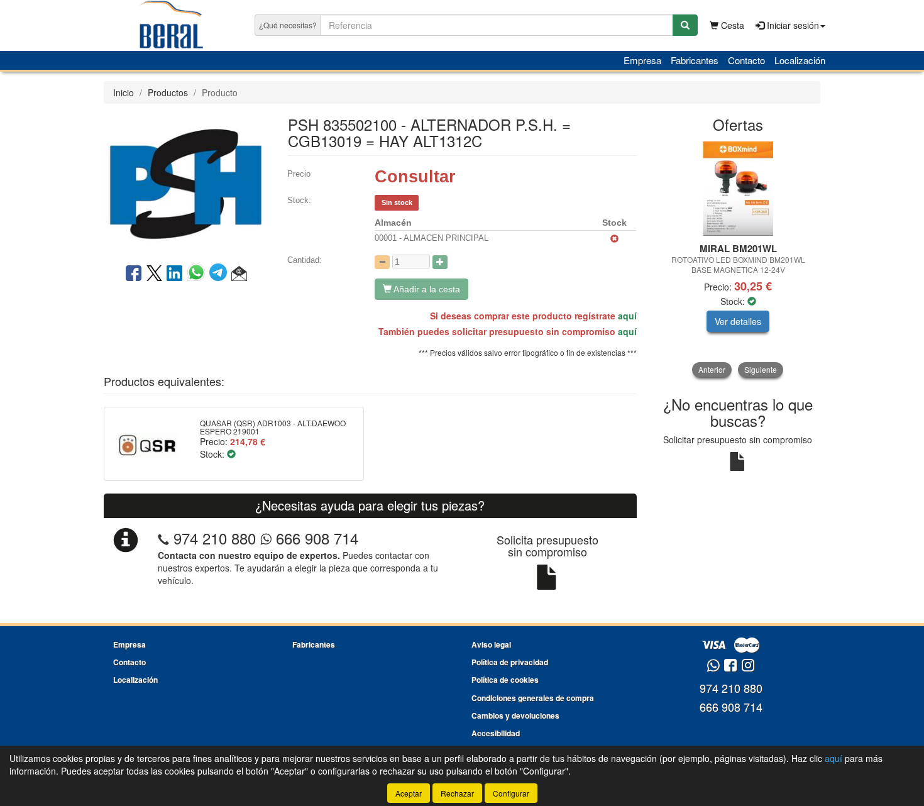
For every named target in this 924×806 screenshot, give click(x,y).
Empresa (642, 60)
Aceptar (408, 793)
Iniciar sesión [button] (791, 25)
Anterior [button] (711, 369)
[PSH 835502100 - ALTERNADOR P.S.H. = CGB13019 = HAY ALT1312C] (186, 182)
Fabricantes (694, 60)
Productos (168, 92)
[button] (239, 274)
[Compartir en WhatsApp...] (198, 274)
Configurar (511, 793)
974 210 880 (214, 538)
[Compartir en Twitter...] (154, 274)
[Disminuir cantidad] (382, 262)
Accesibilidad (495, 733)
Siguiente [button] (760, 369)
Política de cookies (505, 679)
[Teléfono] (163, 538)
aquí (627, 315)
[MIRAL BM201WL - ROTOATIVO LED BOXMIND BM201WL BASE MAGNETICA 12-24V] (738, 188)
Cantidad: (304, 260)
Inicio (123, 92)
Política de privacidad (509, 662)
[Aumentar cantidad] (440, 262)
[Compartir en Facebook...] (133, 274)
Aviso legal (491, 644)
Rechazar (457, 793)
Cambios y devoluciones (515, 715)
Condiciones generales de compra (532, 698)
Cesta (731, 25)
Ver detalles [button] (738, 321)
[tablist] (738, 259)
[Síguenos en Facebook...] (730, 666)
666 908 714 (315, 538)
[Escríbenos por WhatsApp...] (713, 666)
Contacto (746, 60)
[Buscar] (685, 25)
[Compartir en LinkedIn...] (175, 274)
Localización (799, 60)
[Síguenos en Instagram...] (748, 666)
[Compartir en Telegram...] (220, 274)
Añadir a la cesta (426, 289)
